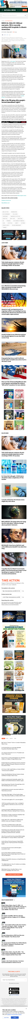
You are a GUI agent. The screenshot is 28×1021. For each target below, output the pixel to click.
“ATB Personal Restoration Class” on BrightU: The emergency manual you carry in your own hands (13, 804)
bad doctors (6, 37)
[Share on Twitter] (7, 35)
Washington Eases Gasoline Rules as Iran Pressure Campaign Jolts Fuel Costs (12, 869)
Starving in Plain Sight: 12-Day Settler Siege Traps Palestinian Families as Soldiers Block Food (13, 795)
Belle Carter (10, 307)
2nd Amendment (9, 20)
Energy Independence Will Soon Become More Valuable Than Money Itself (13, 936)
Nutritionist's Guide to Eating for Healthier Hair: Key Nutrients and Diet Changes (13, 815)
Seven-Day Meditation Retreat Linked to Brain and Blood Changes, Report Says (13, 775)
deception (21, 38)
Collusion (3, 38)
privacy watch (18, 40)
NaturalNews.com (6, 202)
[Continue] (25, 980)
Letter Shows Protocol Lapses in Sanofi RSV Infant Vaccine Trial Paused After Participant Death (12, 843)
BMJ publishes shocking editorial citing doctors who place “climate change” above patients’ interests (14, 523)
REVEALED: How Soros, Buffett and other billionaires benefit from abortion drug (14, 546)
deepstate (6, 39)
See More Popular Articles (14, 874)
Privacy (7, 999)
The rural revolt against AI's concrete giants (12, 799)
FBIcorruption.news (21, 195)
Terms (11, 999)
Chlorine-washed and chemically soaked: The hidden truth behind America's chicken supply (13, 780)
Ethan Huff (9, 32)
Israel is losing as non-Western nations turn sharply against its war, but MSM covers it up (14, 336)
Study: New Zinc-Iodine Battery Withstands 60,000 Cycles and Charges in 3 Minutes (12, 820)
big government (18, 37)
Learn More (6, 1017)
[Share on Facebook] (5, 35)
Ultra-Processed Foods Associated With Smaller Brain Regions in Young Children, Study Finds (13, 836)
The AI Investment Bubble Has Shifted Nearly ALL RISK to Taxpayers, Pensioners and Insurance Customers (14, 944)
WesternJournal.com (6, 200)
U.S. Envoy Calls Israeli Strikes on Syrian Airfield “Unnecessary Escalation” (13, 769)
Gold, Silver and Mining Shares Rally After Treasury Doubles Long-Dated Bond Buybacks (13, 825)
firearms (12, 39)
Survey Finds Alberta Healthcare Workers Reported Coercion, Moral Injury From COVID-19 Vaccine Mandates (13, 854)
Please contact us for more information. (10, 604)
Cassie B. (9, 260)
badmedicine (12, 37)
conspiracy (8, 38)
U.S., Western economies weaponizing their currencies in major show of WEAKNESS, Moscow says (14, 287)
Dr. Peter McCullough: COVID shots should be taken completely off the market (13, 477)
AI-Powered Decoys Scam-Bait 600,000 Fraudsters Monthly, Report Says (11, 748)
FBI (9, 39)
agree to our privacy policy (14, 1014)
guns (3, 40)
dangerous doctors (15, 38)
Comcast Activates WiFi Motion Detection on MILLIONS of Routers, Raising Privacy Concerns (13, 810)
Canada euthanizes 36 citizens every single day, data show (13, 500)
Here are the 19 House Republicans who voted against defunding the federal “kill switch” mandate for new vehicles (14, 383)
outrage (13, 40)
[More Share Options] (10, 35)
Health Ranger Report (7, 900)
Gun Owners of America (19, 39)
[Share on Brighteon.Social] (3, 35)
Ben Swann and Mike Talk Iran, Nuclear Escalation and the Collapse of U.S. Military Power (13, 917)
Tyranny (8, 41)
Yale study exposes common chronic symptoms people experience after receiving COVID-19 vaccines (13, 263)
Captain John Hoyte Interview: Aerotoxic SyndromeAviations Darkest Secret (13, 961)
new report (13, 61)
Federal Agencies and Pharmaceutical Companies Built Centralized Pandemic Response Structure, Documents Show (13, 764)
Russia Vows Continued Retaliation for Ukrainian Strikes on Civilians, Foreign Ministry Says (13, 758)
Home (3, 20)
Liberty (9, 40)
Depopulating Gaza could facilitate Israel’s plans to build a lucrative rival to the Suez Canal (14, 359)
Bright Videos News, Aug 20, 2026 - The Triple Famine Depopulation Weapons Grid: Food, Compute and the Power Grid (13, 953)
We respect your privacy (14, 983)
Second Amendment (16, 225)
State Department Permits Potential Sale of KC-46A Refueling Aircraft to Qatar (13, 785)
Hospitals (6, 40)
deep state (12, 218)
